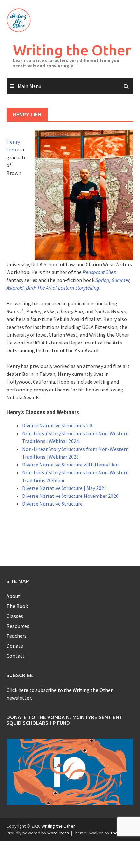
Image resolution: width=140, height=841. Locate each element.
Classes (15, 616)
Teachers (17, 636)
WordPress (58, 833)
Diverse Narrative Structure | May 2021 (64, 488)
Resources (18, 626)
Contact (16, 655)
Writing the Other (72, 50)
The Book (17, 606)
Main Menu (29, 86)
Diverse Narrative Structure (52, 503)
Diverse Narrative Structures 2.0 (57, 425)
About (13, 596)
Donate (15, 645)
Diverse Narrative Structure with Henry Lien (70, 464)
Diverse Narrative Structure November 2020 (70, 496)
